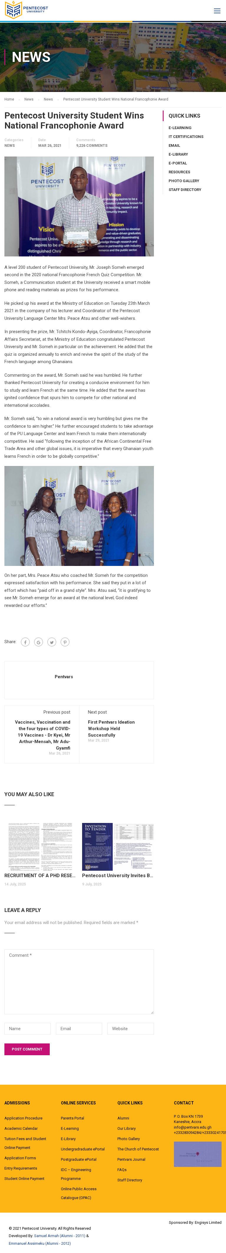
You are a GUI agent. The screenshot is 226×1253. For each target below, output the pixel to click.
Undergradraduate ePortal (83, 1149)
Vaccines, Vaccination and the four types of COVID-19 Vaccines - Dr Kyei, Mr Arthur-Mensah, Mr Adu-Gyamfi (42, 735)
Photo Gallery (184, 181)
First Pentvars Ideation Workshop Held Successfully (111, 728)
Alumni (123, 1118)
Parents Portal (72, 1118)
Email (174, 145)
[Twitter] (51, 642)
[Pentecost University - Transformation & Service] (26, 9)
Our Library (126, 1128)
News (9, 146)
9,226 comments (91, 146)
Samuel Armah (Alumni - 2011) (59, 1236)
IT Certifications (186, 136)
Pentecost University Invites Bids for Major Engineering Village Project (118, 875)
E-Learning (180, 128)
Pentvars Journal (131, 1159)
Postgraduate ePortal (79, 1159)
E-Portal (178, 163)
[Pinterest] (65, 642)
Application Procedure (23, 1118)
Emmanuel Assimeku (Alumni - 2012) (40, 1243)
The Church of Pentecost (138, 1149)
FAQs (122, 1170)
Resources (179, 172)
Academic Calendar (21, 1128)
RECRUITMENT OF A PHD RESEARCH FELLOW (40, 875)
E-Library (178, 154)
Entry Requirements (20, 1168)
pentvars (64, 676)
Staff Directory (185, 189)
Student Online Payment (24, 1178)
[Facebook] (25, 642)
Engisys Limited (208, 1222)
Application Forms (20, 1158)
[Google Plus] (38, 642)
